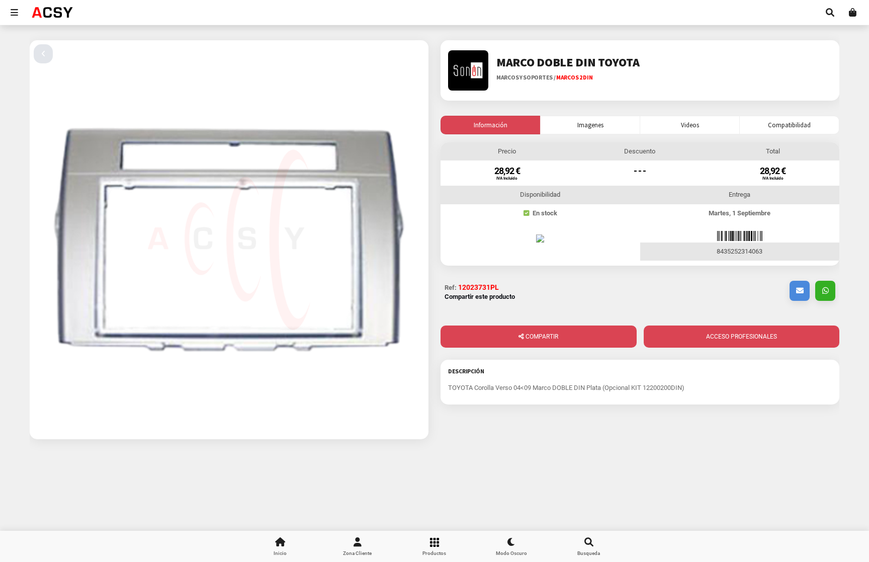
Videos (690, 125)
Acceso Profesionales (741, 336)
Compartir (541, 336)
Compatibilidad (789, 125)
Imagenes (590, 125)
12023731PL (478, 287)
